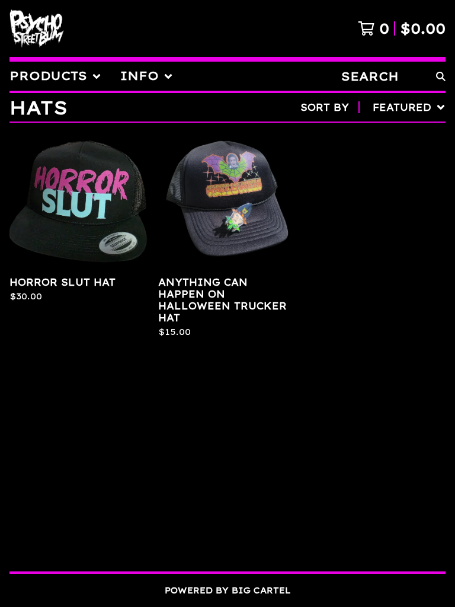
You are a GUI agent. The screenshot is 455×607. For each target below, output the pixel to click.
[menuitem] (55, 76)
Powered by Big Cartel (228, 590)
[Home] (36, 28)
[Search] (440, 76)
